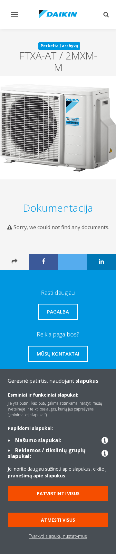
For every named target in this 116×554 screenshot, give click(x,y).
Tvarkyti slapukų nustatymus (58, 536)
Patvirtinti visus (58, 493)
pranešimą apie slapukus (36, 476)
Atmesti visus (58, 520)
